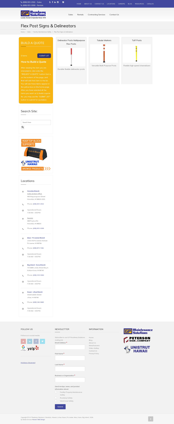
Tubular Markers (104, 40)
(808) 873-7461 (38, 248)
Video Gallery (94, 348)
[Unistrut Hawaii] (137, 350)
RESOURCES (139, 4)
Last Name (59, 364)
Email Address (61, 342)
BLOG (130, 4)
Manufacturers (94, 345)
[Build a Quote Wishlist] (63, 2)
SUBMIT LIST (44, 56)
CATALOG (150, 4)
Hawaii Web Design (38, 419)
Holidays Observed (28, 363)
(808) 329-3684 (38, 275)
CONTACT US (99, 4)
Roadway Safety (66, 398)
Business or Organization (65, 375)
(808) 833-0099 (29, 5)
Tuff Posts (137, 40)
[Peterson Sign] (137, 340)
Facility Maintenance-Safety (42, 32)
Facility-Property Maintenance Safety (71, 393)
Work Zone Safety (66, 401)
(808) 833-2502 (29, 2)
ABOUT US (88, 4)
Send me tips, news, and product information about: (67, 387)
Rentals (80, 14)
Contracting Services (96, 14)
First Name (59, 353)
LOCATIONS (111, 4)
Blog (90, 340)
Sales (70, 14)
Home (23, 32)
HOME (79, 4)
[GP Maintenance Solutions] (138, 332)
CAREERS (121, 4)
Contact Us (114, 14)
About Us (92, 343)
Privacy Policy (94, 353)
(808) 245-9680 (38, 302)
